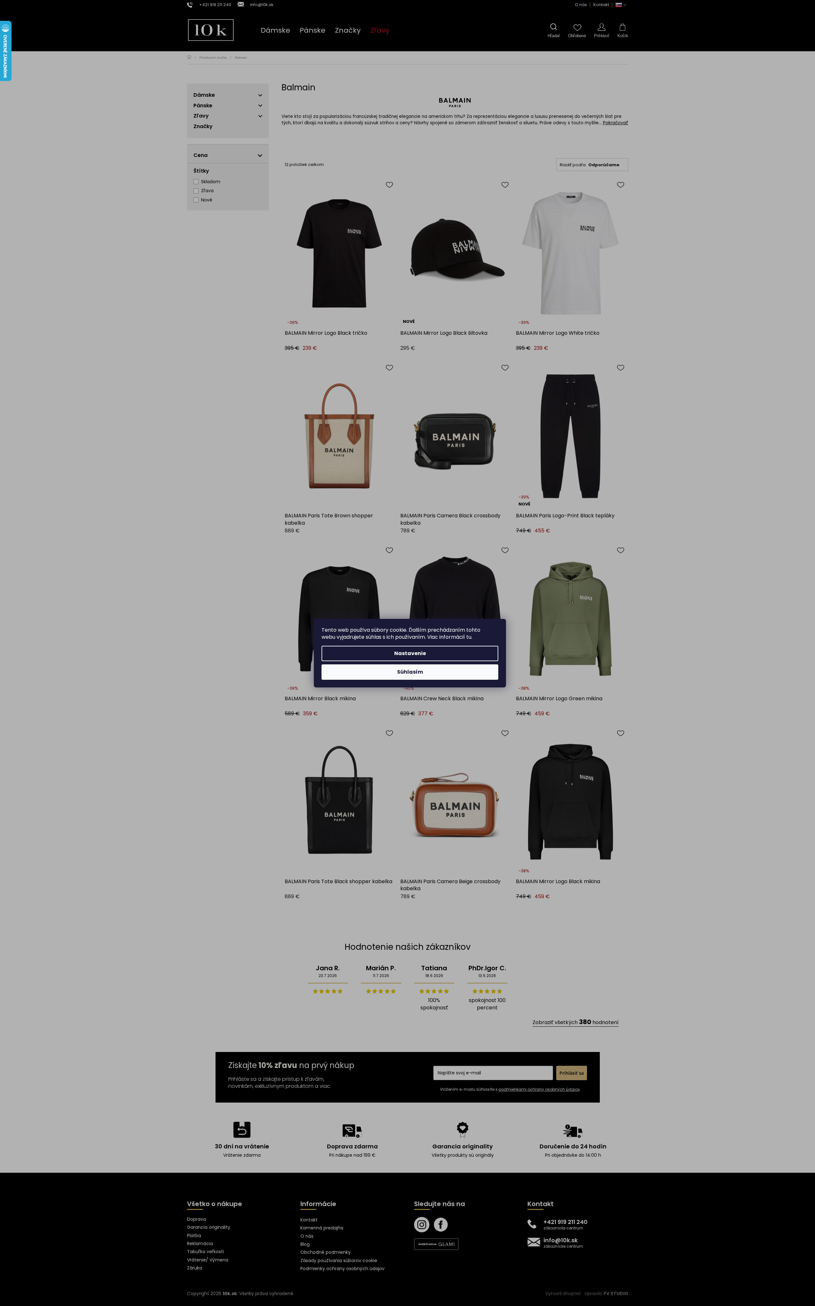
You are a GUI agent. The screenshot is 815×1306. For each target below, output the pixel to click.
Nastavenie (410, 653)
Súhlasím (410, 672)
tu (468, 637)
